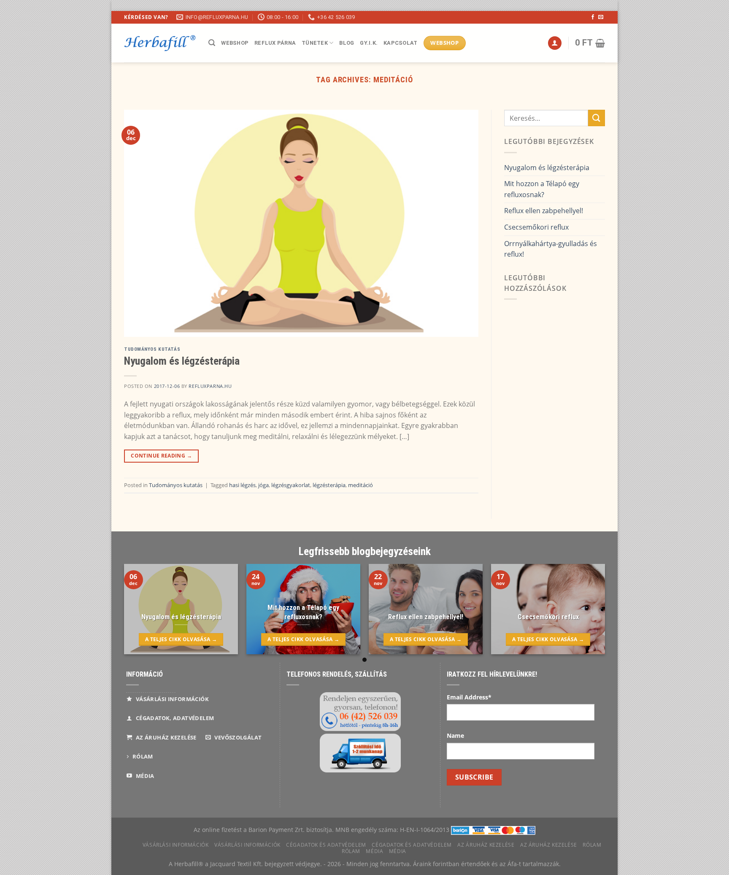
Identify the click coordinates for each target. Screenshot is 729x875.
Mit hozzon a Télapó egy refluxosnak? (541, 189)
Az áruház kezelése (485, 844)
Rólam (592, 844)
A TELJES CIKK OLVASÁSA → (181, 639)
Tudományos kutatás (152, 349)
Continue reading (161, 455)
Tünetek (315, 43)
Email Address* (469, 697)
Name (455, 735)
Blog (346, 43)
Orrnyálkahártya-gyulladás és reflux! (550, 249)
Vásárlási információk (176, 844)
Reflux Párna (275, 43)
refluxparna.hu (210, 386)
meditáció (360, 485)
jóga (263, 485)
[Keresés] (211, 43)
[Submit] (596, 118)
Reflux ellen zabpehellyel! (543, 210)
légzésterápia (329, 485)
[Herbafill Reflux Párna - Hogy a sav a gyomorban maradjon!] (160, 43)
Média (374, 851)
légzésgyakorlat (290, 485)
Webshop (234, 43)
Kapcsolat (400, 43)
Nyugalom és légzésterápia (182, 361)
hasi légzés (242, 485)
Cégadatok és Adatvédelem (326, 844)
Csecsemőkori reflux (536, 227)
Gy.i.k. (369, 43)
